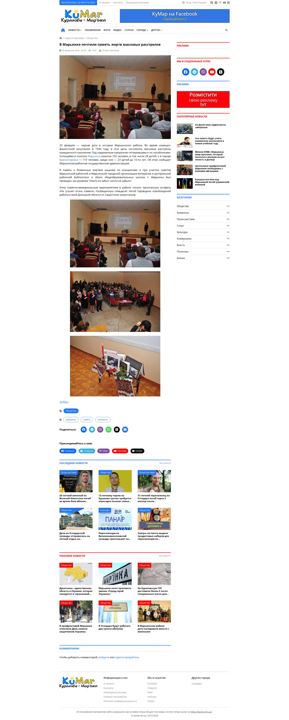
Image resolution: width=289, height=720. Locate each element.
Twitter (151, 701)
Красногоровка (68, 159)
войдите (104, 657)
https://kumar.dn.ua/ (201, 711)
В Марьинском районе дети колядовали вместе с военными (153, 628)
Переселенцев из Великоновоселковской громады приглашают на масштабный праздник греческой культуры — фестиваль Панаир (114, 536)
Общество (71, 410)
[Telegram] (92, 430)
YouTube (152, 696)
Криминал (203, 212)
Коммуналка (203, 238)
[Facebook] (84, 430)
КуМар (63, 402)
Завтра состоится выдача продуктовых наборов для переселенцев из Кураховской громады (153, 536)
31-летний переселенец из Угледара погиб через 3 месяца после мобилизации (154, 498)
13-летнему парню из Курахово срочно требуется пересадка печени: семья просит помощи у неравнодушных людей (115, 498)
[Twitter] (117, 430)
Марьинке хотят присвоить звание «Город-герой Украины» (115, 591)
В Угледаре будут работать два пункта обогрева (115, 627)
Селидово (197, 683)
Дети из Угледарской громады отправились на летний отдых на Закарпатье (74, 536)
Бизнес (203, 258)
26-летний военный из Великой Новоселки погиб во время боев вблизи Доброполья (75, 498)
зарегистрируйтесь (127, 657)
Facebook (152, 683)
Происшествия (68, 472)
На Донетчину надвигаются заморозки (210, 126)
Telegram (152, 688)
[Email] (125, 430)
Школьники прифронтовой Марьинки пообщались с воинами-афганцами (210, 168)
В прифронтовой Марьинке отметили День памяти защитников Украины (75, 628)
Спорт (203, 225)
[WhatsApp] (109, 430)
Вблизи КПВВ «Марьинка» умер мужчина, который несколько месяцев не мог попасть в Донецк (210, 156)
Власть (203, 245)
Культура (105, 510)
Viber (150, 692)
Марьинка (94, 156)
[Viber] (100, 430)
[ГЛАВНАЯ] (63, 30)
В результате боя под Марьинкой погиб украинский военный (212, 182)
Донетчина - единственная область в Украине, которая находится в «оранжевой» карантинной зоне (75, 591)
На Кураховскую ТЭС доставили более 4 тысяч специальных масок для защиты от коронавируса (153, 591)
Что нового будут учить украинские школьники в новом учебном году (209, 141)
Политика (203, 251)
